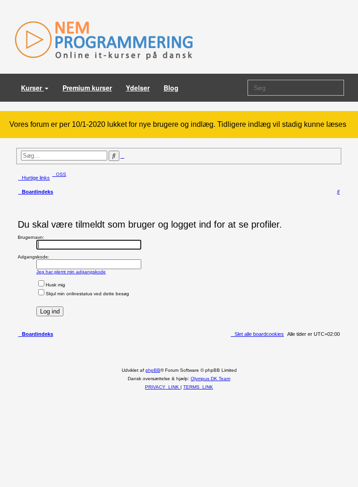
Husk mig (55, 284)
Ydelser (138, 87)
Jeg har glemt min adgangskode (71, 271)
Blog (171, 87)
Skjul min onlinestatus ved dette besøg (87, 293)
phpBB (152, 370)
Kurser (32, 87)
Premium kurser (87, 87)
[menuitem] (59, 174)
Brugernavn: (31, 237)
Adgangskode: (33, 256)
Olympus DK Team (210, 378)
